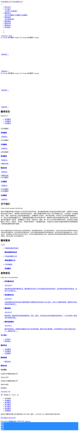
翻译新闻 (4, 357)
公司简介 (8, 339)
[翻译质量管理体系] (11, 248)
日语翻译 (8, 121)
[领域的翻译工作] (11, 256)
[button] (4, 36)
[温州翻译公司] (39, 2)
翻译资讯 (8, 361)
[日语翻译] (4, 175)
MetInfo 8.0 (12, 421)
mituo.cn (27, 421)
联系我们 (8, 341)
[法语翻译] (4, 189)
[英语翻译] (8, 264)
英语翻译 (8, 119)
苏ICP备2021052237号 (8, 418)
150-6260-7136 (5, 391)
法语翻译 (8, 123)
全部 (6, 15)
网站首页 (8, 7)
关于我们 (4, 335)
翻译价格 (4, 365)
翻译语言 (4, 345)
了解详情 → (5, 54)
